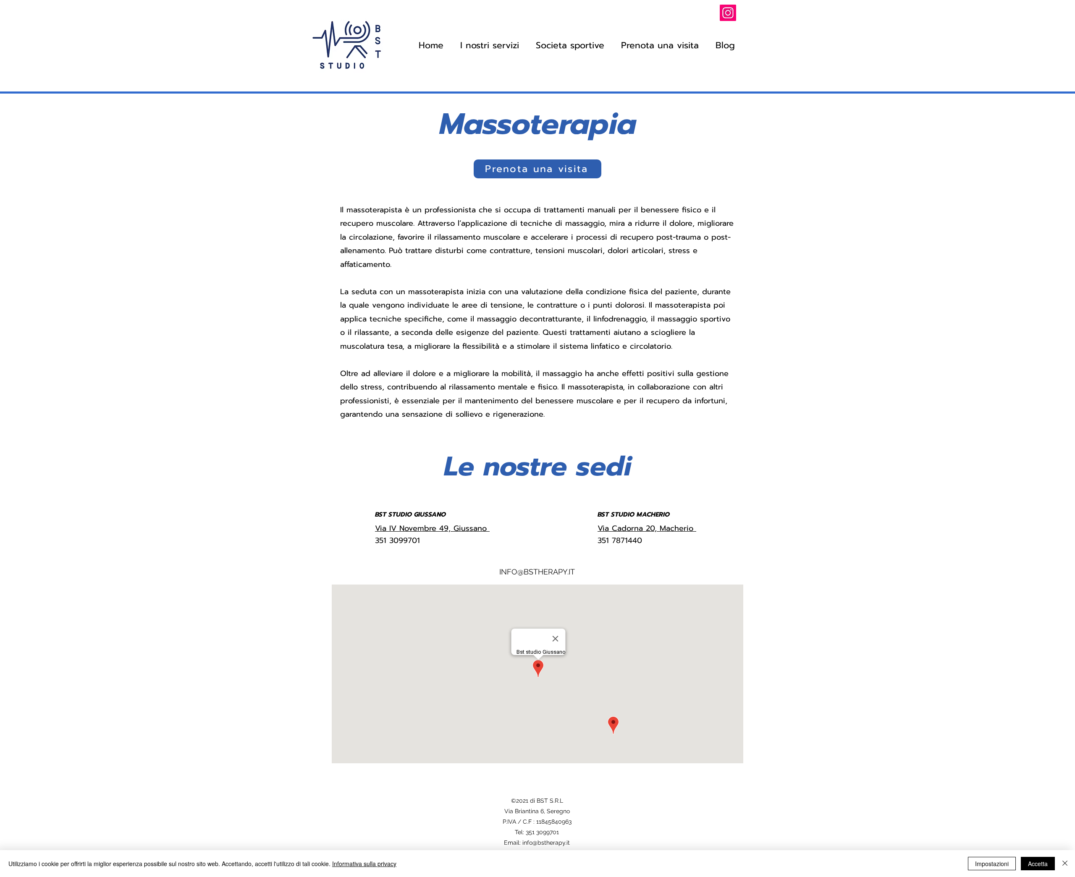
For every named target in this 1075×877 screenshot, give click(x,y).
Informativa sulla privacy (364, 863)
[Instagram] (728, 13)
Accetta (1038, 863)
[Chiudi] (1065, 863)
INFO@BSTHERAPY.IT (537, 571)
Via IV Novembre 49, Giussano (432, 528)
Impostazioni (992, 863)
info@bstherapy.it (546, 842)
